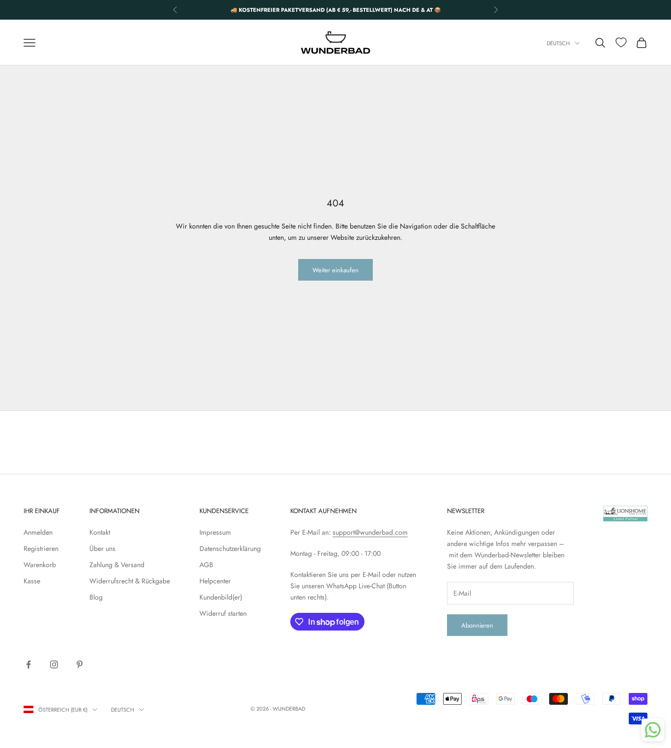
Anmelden (38, 532)
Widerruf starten (223, 613)
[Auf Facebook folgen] (28, 664)
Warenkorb (40, 565)
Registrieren (41, 548)
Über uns (102, 548)
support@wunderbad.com (370, 532)
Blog (96, 597)
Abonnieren (477, 625)
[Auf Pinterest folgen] (79, 664)
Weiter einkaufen (335, 270)
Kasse (32, 581)
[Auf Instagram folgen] (54, 664)
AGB (206, 565)
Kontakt (99, 532)
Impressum (215, 532)
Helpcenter (215, 581)
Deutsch (558, 43)
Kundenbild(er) (220, 597)
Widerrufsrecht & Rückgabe (129, 581)
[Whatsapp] (653, 730)
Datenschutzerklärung (230, 548)
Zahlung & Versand (116, 565)
